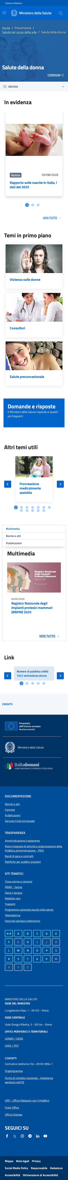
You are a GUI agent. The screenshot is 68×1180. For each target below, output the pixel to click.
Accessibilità (12, 1175)
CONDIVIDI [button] (54, 75)
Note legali (22, 1161)
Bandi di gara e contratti (19, 856)
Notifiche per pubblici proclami (23, 862)
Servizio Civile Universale (20, 821)
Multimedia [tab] (13, 529)
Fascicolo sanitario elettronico (22, 921)
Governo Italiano (13, 3)
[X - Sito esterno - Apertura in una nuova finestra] (15, 1136)
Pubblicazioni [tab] (14, 543)
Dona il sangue (13, 893)
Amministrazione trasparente (22, 841)
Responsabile (39, 1168)
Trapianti (10, 904)
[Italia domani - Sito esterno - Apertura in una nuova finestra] (31, 766)
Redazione (56, 1168)
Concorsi (10, 810)
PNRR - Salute (13, 887)
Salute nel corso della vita (19, 32)
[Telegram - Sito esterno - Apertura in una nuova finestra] (30, 1136)
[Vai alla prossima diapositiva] (60, 484)
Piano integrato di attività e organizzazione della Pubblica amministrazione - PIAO (33, 848)
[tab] (27, 205)
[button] (61, 13)
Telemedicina (12, 915)
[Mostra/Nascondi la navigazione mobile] (4, 13)
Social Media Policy (16, 1168)
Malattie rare (12, 898)
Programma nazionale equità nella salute (29, 909)
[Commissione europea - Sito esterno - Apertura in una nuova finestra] (23, 726)
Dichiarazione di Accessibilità (40, 1175)
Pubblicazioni (12, 815)
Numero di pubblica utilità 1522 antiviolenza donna (32, 673)
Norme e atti (12, 804)
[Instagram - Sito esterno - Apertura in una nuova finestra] (22, 1136)
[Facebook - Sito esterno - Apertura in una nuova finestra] (7, 1136)
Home (6, 28)
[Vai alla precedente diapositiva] (7, 484)
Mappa (9, 1161)
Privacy (36, 1161)
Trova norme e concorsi (18, 881)
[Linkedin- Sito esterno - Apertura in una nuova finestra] (38, 1136)
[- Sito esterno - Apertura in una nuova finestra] (45, 1136)
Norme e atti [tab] (13, 536)
